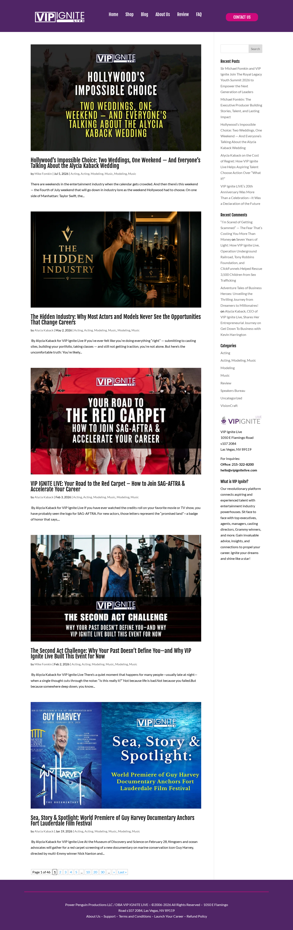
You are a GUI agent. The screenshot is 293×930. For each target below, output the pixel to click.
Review (183, 14)
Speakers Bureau (233, 390)
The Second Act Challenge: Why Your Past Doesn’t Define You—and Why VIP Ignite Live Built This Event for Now (111, 653)
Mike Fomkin (43, 173)
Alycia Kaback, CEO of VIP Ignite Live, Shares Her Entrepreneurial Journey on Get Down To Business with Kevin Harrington (241, 323)
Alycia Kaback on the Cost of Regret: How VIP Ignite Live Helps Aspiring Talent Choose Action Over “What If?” (241, 167)
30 (102, 872)
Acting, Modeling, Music (97, 173)
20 (95, 872)
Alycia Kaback (44, 330)
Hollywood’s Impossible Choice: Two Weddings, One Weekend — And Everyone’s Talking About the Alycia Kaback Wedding (115, 163)
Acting (75, 173)
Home (113, 14)
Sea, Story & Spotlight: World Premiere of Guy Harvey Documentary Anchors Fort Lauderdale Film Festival (112, 820)
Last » (122, 872)
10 (88, 872)
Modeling (120, 173)
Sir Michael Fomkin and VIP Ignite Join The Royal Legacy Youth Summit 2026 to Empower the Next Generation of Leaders (241, 80)
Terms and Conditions (135, 916)
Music (132, 173)
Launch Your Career (168, 916)
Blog (144, 14)
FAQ (199, 14)
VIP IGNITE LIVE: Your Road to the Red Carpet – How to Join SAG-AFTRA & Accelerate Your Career (108, 486)
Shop (129, 14)
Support (110, 916)
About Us (163, 14)
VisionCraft (229, 405)
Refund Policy (197, 916)
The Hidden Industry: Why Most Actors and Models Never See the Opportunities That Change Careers (116, 319)
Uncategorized (231, 398)
